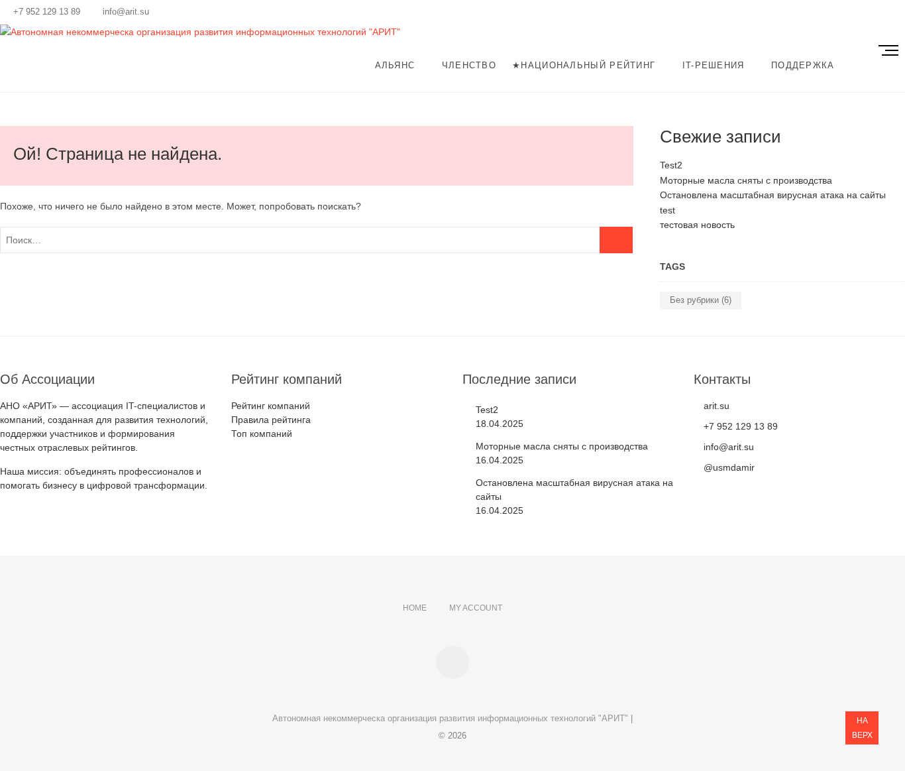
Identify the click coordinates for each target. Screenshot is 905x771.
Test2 (671, 165)
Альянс (395, 65)
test (667, 210)
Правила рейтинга (271, 419)
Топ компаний (261, 433)
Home (415, 608)
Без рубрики (700, 300)
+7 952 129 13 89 (45, 12)
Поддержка (803, 65)
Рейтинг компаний (270, 405)
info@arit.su (124, 12)
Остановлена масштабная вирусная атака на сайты (773, 195)
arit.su (715, 405)
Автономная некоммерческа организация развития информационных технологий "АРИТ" (450, 718)
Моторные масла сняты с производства (746, 180)
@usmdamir (728, 467)
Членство (469, 65)
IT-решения (713, 65)
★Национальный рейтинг (583, 65)
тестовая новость (697, 224)
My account (475, 608)
